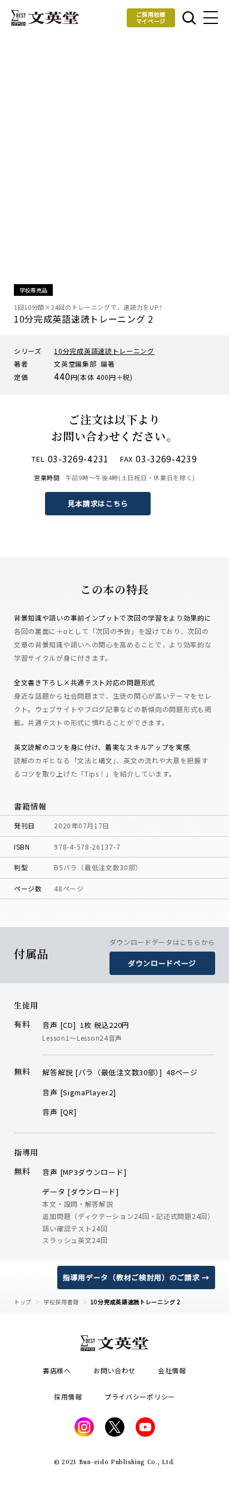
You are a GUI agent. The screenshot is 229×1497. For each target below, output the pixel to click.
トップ (23, 1302)
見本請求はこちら (98, 503)
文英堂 (45, 18)
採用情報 (68, 1396)
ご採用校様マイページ (151, 17)
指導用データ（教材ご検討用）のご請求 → (136, 1277)
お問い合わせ (114, 1370)
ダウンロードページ (162, 963)
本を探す (188, 18)
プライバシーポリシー (139, 1396)
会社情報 (172, 1370)
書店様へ (57, 1370)
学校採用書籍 (61, 1302)
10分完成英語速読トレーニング (104, 350)
